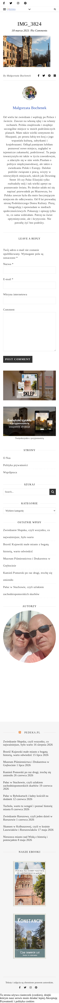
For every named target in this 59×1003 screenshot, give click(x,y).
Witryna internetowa (15, 294)
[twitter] (11, 4)
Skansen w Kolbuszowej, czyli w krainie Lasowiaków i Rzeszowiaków (26, 828)
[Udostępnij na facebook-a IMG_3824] (39, 75)
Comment (8, 309)
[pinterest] (25, 4)
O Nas (7, 457)
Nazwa (8, 264)
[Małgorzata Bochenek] (29, 99)
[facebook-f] (4, 4)
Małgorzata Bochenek (19, 75)
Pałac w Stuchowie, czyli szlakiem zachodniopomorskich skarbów (23, 784)
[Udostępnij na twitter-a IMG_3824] (44, 75)
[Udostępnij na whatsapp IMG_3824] (55, 75)
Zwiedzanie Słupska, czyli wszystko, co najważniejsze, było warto (26, 743)
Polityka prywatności (15, 465)
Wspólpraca (10, 472)
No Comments (39, 30)
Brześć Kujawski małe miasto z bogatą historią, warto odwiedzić (25, 753)
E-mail (8, 279)
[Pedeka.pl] (11, 9)
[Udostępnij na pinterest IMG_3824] (49, 75)
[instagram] (18, 4)
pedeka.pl (32, 732)
